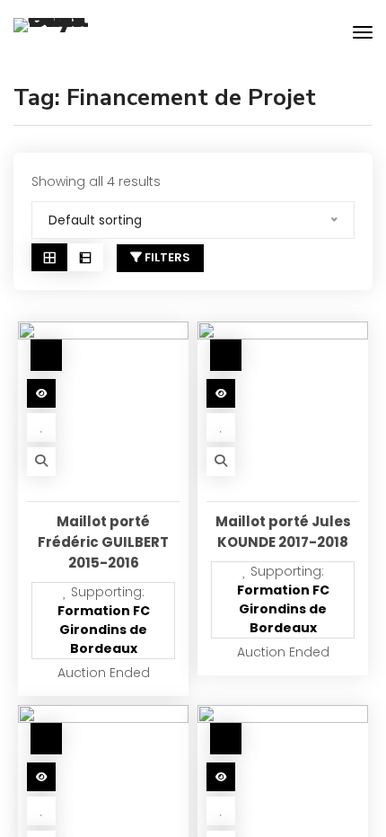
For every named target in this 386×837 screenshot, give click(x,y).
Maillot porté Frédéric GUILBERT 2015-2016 (103, 542)
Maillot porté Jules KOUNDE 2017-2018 (283, 531)
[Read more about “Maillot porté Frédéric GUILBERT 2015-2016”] (41, 393)
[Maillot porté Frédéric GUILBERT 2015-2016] (103, 407)
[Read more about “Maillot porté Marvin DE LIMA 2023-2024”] (41, 776)
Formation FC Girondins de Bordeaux (103, 629)
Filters (166, 257)
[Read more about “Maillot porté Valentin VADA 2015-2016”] (220, 776)
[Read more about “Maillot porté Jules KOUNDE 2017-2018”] (220, 393)
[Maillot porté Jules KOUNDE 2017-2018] (282, 407)
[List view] (85, 257)
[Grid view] (49, 257)
